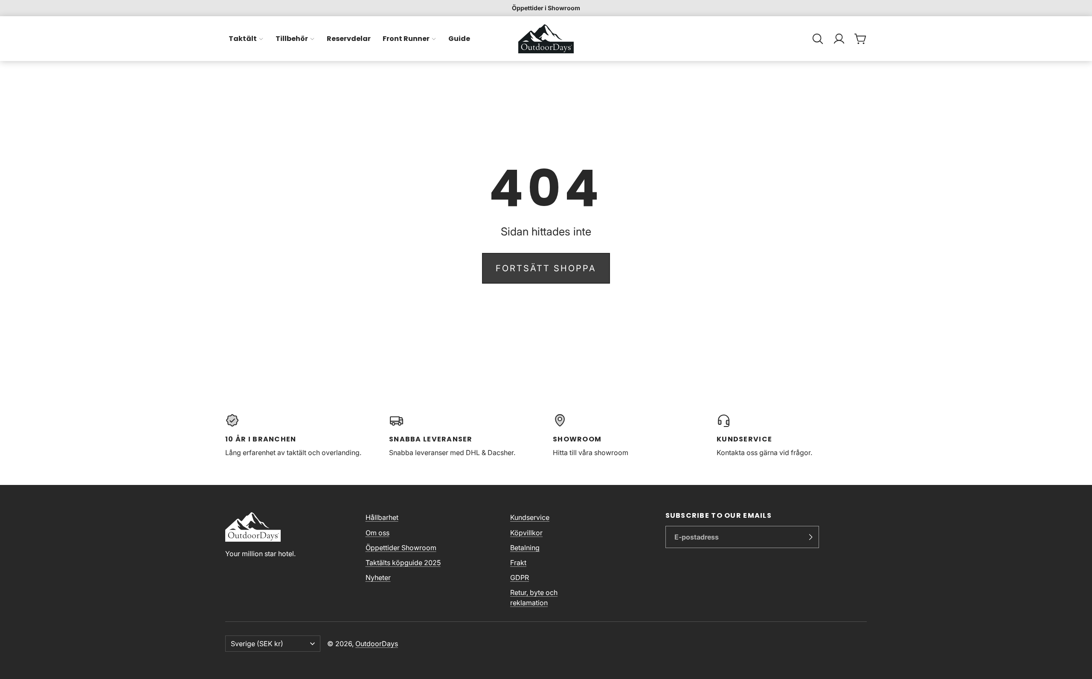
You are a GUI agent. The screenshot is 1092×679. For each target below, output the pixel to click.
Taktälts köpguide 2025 (403, 562)
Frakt (518, 562)
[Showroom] (628, 435)
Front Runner (406, 39)
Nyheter (378, 577)
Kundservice (529, 517)
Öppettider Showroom (401, 547)
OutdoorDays (376, 643)
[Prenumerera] (810, 537)
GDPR (519, 577)
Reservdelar (349, 39)
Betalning (525, 547)
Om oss (377, 532)
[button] (817, 38)
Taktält (243, 39)
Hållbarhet (382, 517)
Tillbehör (292, 39)
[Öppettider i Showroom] (546, 8)
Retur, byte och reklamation (534, 597)
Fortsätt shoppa (546, 268)
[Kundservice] (792, 435)
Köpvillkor (526, 532)
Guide (459, 39)
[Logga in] (839, 38)
